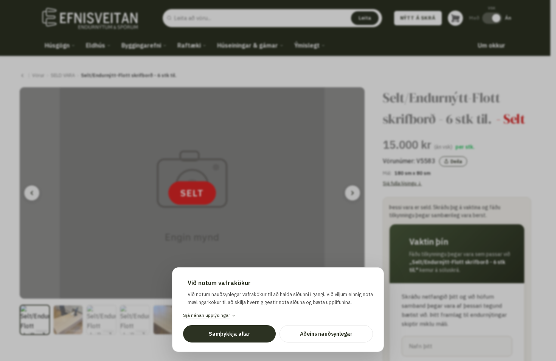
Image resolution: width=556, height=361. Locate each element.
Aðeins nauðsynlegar (326, 333)
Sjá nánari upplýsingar (206, 315)
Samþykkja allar (229, 333)
